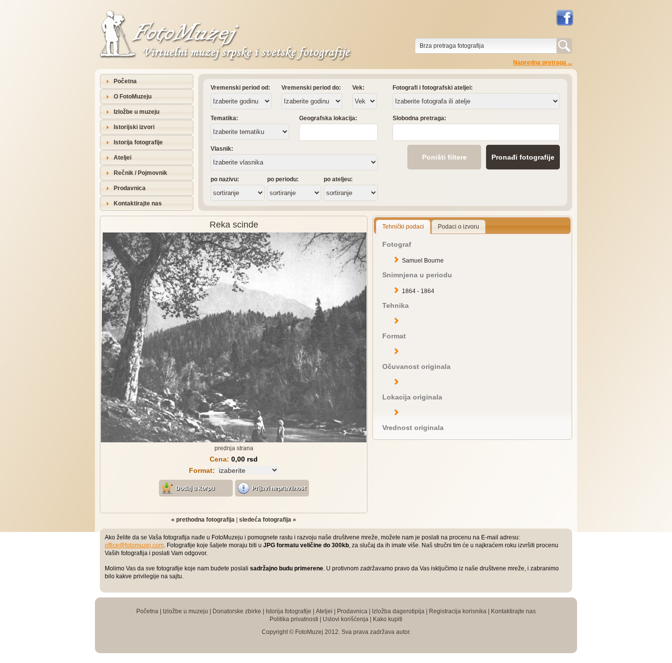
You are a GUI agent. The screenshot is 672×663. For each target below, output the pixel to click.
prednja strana (233, 448)
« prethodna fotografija (203, 519)
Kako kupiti (387, 619)
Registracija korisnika (458, 611)
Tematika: (224, 118)
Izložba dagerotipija (398, 611)
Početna (125, 81)
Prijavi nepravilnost (279, 488)
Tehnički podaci (403, 226)
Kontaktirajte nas (138, 203)
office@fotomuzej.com (134, 545)
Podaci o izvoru (458, 226)
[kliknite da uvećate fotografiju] (234, 440)
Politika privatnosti (294, 619)
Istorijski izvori (134, 127)
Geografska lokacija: (328, 118)
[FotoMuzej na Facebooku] (564, 18)
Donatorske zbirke (237, 611)
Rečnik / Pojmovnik (140, 172)
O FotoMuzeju (133, 96)
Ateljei (122, 157)
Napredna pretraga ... (542, 62)
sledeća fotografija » (267, 519)
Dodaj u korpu (195, 488)
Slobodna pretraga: (419, 118)
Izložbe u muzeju (136, 111)
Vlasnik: (222, 148)
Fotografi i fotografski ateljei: (433, 87)
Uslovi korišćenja (345, 619)
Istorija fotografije (138, 142)
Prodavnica (130, 188)
